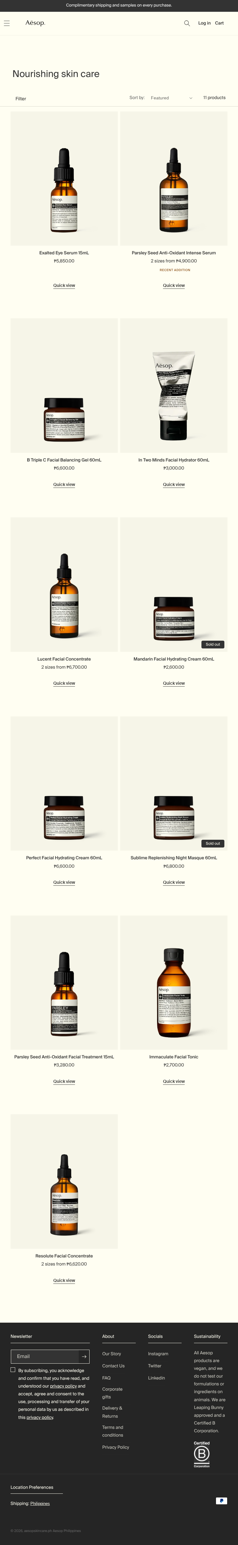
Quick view (64, 285)
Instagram (158, 1354)
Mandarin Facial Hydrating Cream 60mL (174, 659)
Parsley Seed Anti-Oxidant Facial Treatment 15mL (64, 1057)
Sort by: (137, 98)
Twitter (154, 1366)
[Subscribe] (84, 1357)
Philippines (40, 1503)
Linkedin (156, 1378)
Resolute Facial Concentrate (64, 1256)
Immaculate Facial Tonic (173, 1057)
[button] (13, 23)
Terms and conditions (112, 1431)
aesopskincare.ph (38, 1531)
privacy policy (63, 1386)
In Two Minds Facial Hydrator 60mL (174, 460)
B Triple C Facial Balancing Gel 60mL (64, 460)
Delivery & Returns (112, 1412)
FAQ (106, 1378)
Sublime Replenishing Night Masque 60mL (174, 858)
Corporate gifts (112, 1393)
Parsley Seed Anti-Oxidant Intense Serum (174, 253)
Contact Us (113, 1366)
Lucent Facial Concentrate (64, 659)
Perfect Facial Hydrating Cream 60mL (64, 858)
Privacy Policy (115, 1447)
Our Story (111, 1354)
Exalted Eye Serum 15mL (64, 253)
